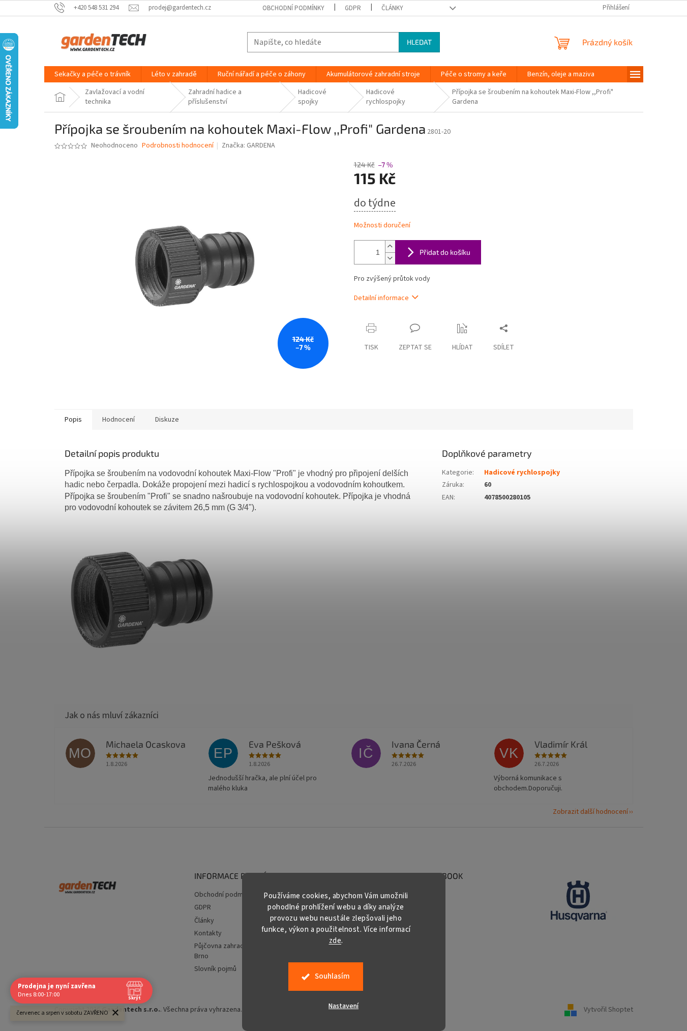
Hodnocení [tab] (118, 420)
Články (392, 8)
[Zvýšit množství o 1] (390, 246)
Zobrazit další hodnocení (590, 812)
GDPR (353, 8)
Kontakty (208, 933)
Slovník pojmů (215, 969)
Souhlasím (332, 976)
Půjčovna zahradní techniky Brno (235, 951)
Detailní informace (381, 298)
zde (335, 940)
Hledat (419, 42)
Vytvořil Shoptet (608, 1010)
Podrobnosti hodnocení (178, 146)
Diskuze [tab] (167, 420)
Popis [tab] (73, 420)
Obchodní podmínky (293, 8)
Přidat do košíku (445, 252)
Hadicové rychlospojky (522, 472)
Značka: (248, 145)
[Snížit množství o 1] (390, 258)
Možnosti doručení (382, 225)
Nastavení (343, 1006)
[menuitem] (92, 74)
